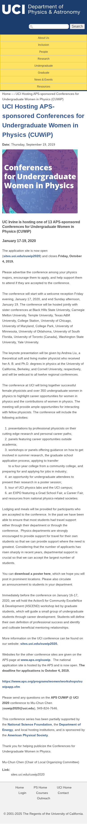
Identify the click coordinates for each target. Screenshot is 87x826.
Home (6, 94)
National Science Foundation (30, 724)
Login (22, 793)
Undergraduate (43, 65)
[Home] (43, 9)
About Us (43, 37)
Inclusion (43, 44)
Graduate (43, 72)
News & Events (43, 79)
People (43, 51)
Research (44, 58)
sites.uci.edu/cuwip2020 (21, 256)
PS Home (40, 787)
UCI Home (64, 787)
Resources (43, 86)
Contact (63, 793)
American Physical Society (28, 735)
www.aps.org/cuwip (35, 660)
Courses (42, 793)
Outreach (43, 798)
